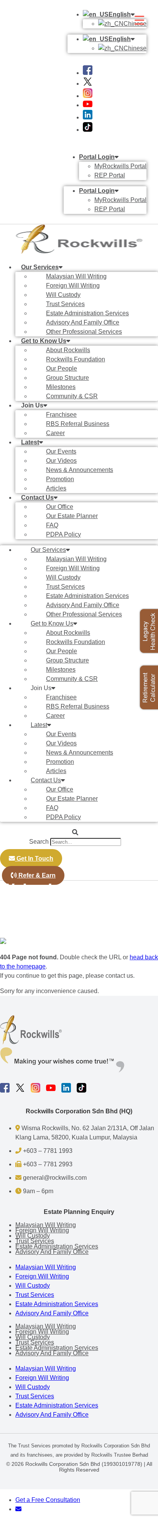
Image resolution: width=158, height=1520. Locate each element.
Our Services (40, 267)
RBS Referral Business (77, 424)
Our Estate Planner (72, 516)
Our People (61, 368)
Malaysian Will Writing (76, 276)
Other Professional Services (84, 331)
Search (39, 841)
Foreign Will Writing (73, 285)
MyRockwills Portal (120, 166)
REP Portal (109, 175)
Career (55, 433)
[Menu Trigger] (139, 20)
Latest (30, 442)
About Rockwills (68, 350)
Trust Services (65, 304)
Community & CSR (72, 396)
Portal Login (97, 157)
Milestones (61, 387)
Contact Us (37, 497)
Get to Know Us (43, 341)
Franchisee (61, 414)
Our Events (61, 451)
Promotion (60, 479)
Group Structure (67, 377)
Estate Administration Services (87, 313)
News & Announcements (79, 470)
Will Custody (63, 294)
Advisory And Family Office (82, 322)
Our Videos (61, 460)
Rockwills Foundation (75, 359)
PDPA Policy (63, 534)
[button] (75, 832)
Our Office (59, 506)
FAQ (52, 525)
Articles (56, 488)
